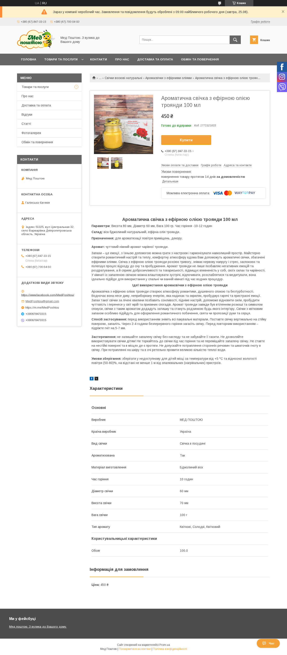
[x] (96, 379)
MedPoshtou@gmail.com (42, 301)
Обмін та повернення (200, 59)
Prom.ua (164, 644)
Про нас (122, 59)
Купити (186, 140)
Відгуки (27, 114)
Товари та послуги (61, 59)
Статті (26, 124)
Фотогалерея (31, 133)
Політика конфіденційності (170, 649)
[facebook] (91, 379)
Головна (28, 59)
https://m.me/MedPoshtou (42, 307)
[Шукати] (235, 39)
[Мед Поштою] (36, 48)
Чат (271, 643)
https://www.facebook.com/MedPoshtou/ (47, 294)
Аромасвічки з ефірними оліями (168, 78)
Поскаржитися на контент (135, 649)
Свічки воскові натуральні (123, 78)
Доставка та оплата (36, 105)
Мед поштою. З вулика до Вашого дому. (38, 626)
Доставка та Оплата (155, 59)
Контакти (98, 59)
